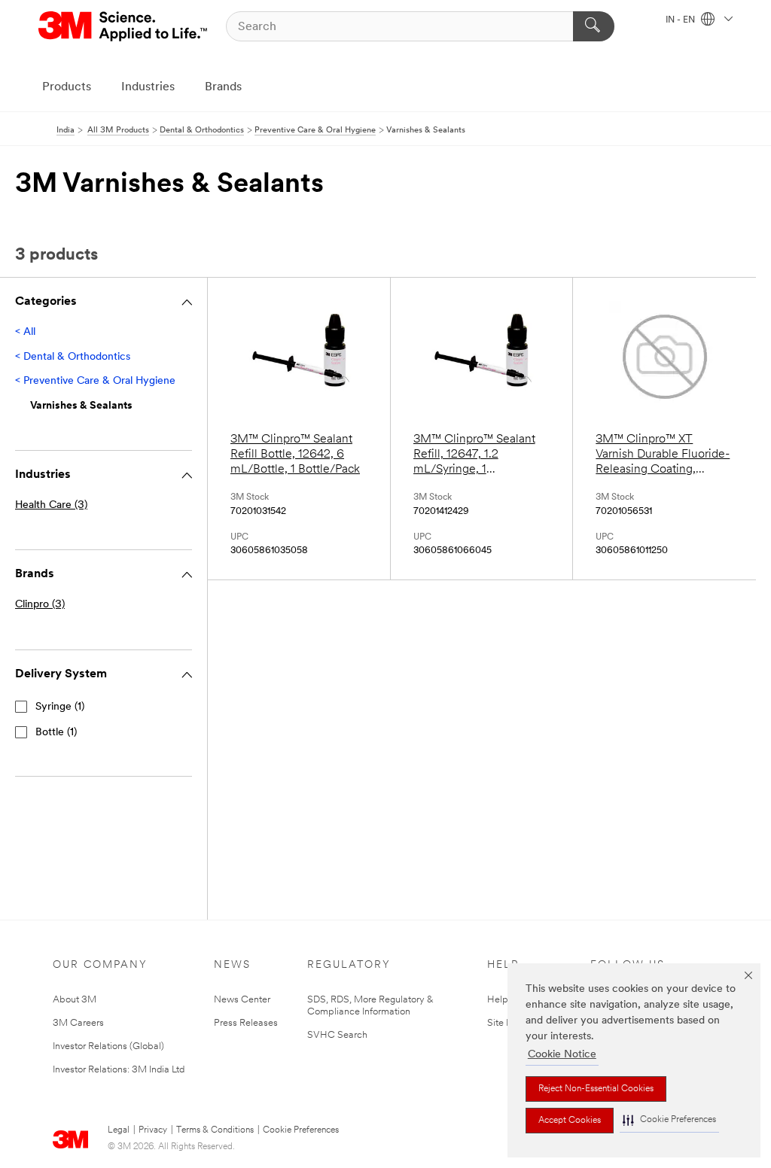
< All (25, 332)
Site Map (506, 1023)
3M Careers (78, 1023)
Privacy (153, 1130)
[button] (669, 1120)
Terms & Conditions (215, 1130)
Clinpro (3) (40, 604)
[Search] (593, 26)
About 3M (74, 1000)
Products (66, 87)
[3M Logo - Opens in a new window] (123, 26)
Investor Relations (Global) (108, 1046)
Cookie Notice (562, 1054)
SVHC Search (337, 1035)
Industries (148, 87)
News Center (242, 1000)
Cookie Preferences (301, 1130)
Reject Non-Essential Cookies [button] (596, 1088)
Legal (119, 1130)
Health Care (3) (51, 505)
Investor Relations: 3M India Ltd (118, 1070)
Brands (223, 87)
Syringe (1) (59, 707)
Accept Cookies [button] (569, 1120)
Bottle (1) (56, 732)
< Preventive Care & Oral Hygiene (95, 381)
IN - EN (681, 20)
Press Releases (246, 1023)
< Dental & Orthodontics (72, 357)
